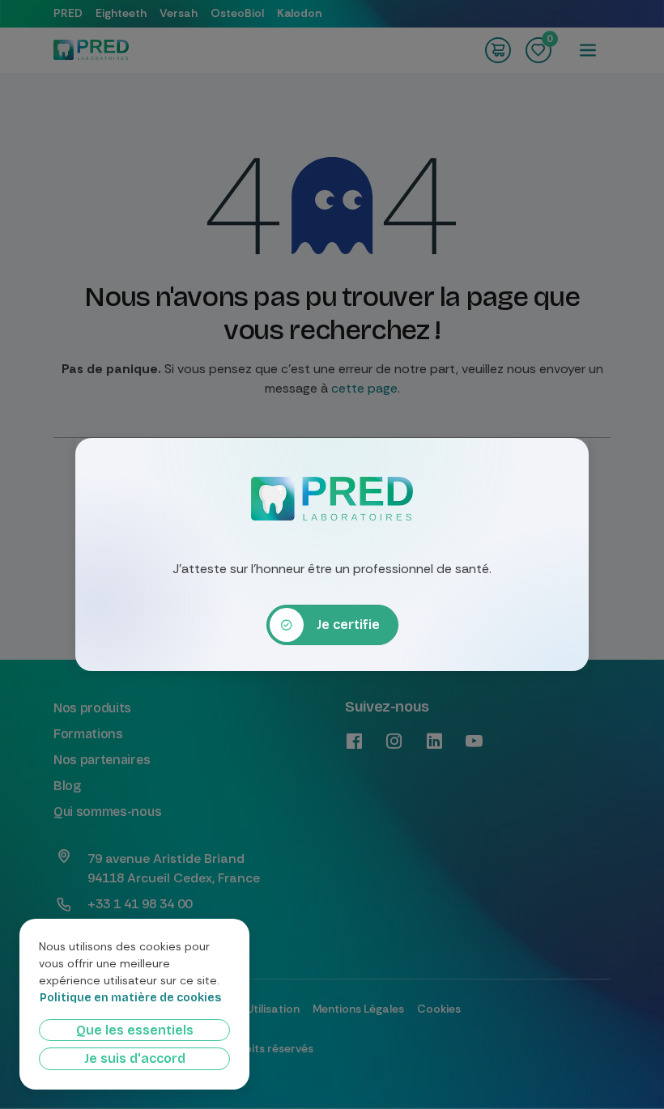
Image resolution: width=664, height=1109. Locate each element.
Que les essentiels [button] (135, 1030)
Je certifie (348, 624)
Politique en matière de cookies (130, 998)
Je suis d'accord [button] (134, 1058)
